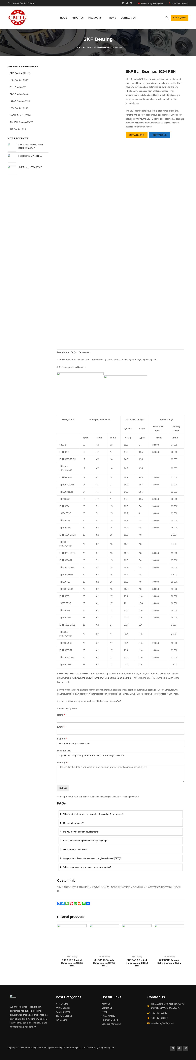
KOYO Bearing (17, 101)
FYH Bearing (16, 87)
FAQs (73, 352)
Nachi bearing (124, 678)
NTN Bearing (16, 108)
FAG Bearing (16, 94)
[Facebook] (123, 3)
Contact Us (107, 1008)
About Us (106, 1004)
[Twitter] (127, 3)
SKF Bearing (16, 73)
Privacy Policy (108, 1016)
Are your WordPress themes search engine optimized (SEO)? (92, 858)
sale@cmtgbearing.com (162, 1023)
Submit (63, 788)
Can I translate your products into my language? (85, 840)
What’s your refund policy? (75, 849)
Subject (62, 739)
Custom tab (84, 352)
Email (61, 727)
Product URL (64, 750)
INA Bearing (15, 129)
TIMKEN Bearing (18, 122)
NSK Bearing (16, 80)
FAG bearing (81, 678)
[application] (103, 17)
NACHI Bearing (17, 115)
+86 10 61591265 (159, 1013)
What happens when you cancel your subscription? (87, 867)
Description (63, 352)
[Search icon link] (167, 18)
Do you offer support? (73, 823)
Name (61, 715)
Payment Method (110, 1020)
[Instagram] (131, 3)
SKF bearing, (96, 678)
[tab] (63, 352)
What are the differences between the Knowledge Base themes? (93, 814)
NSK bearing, (110, 678)
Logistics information (111, 1024)
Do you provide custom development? (81, 831)
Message (62, 762)
